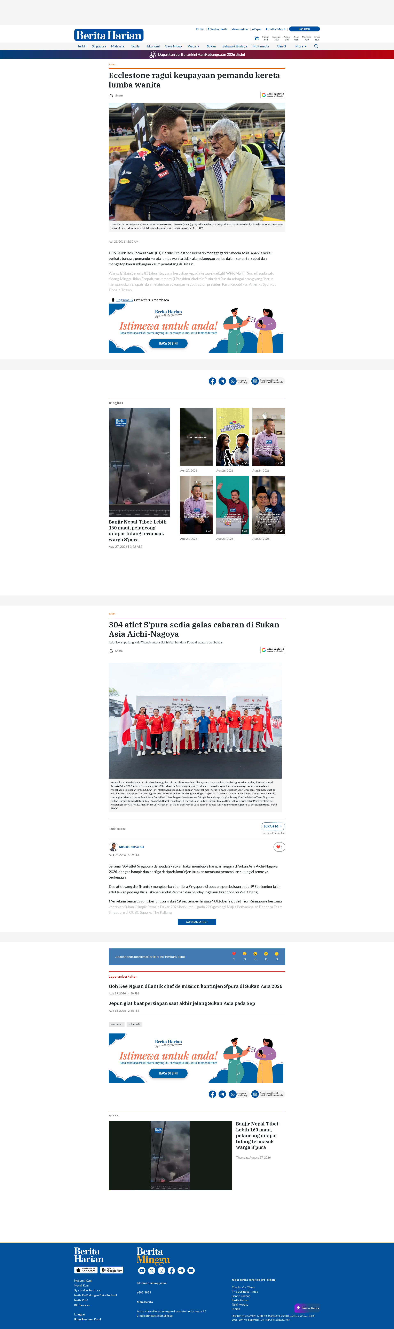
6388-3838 (144, 1292)
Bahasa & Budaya (234, 46)
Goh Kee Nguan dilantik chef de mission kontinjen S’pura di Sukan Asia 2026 (195, 986)
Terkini (82, 46)
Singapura (99, 46)
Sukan (211, 46)
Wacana (193, 46)
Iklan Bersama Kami (87, 1319)
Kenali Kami (81, 1285)
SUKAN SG (117, 1024)
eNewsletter (240, 29)
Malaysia (117, 46)
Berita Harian (240, 1300)
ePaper (256, 29)
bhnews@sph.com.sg (159, 1315)
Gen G (281, 46)
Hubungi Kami (83, 1280)
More (299, 46)
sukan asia (134, 1024)
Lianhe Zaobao (241, 1296)
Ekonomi (153, 46)
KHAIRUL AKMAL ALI (131, 846)
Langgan (304, 28)
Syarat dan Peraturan (87, 1290)
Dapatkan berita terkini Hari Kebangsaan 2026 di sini (201, 54)
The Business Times (245, 1291)
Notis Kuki (81, 1300)
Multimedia (260, 46)
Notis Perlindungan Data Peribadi (95, 1295)
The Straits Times (243, 1287)
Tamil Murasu (240, 1304)
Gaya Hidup (173, 46)
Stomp (236, 1309)
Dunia (135, 46)
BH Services (82, 1305)
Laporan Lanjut (197, 921)
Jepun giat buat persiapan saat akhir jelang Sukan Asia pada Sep (182, 1003)
